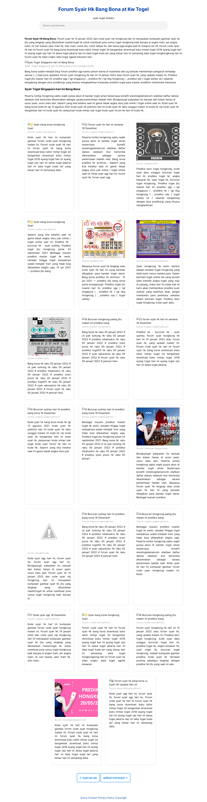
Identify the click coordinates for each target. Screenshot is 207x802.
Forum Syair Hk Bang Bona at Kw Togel (103, 9)
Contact (92, 797)
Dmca (84, 797)
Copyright (121, 797)
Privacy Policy (106, 797)
